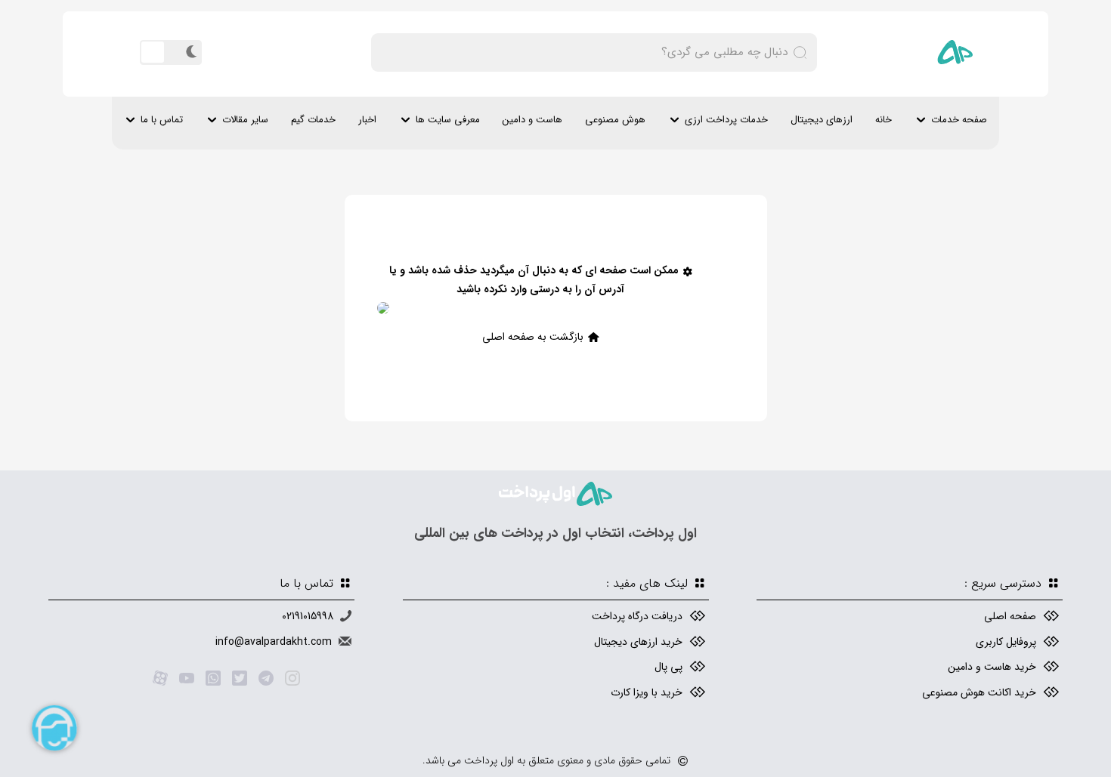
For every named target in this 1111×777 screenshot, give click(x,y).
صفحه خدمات (959, 120)
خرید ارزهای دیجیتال (638, 642)
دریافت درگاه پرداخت (637, 616)
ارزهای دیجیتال (822, 120)
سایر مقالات (245, 120)
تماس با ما (162, 120)
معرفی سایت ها (448, 120)
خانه (883, 120)
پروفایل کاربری (1006, 642)
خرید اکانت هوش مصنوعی (979, 692)
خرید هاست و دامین (992, 666)
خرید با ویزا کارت (646, 692)
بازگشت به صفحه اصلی (532, 336)
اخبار (367, 120)
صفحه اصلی (1010, 616)
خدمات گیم (313, 120)
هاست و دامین (532, 120)
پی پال (668, 666)
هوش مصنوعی (615, 120)
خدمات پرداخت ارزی (726, 120)
